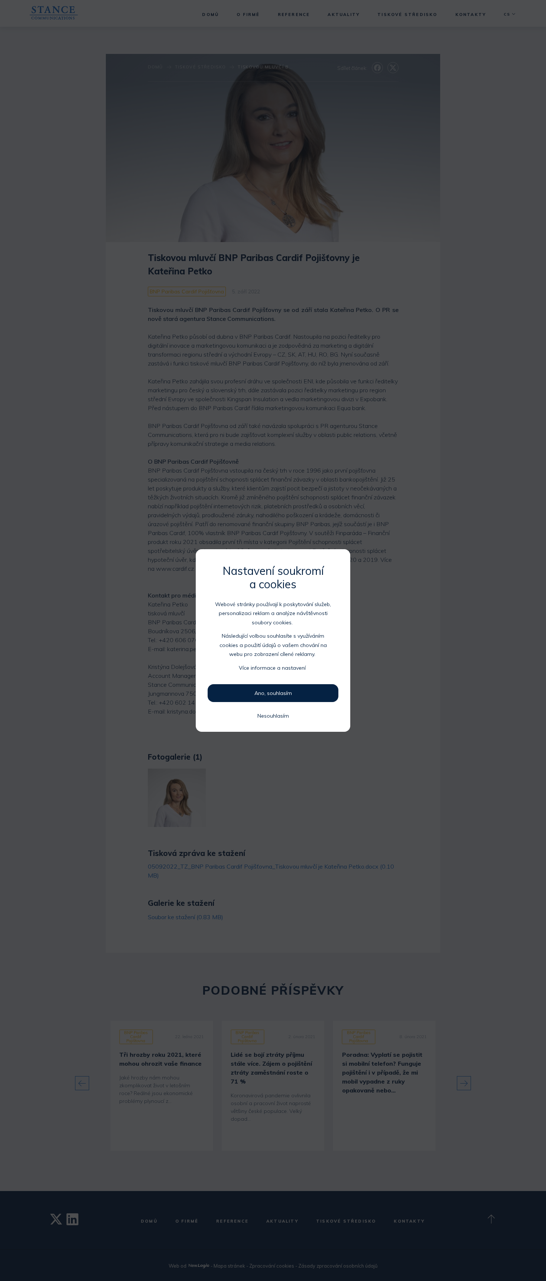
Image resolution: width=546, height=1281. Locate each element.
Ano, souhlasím (273, 693)
